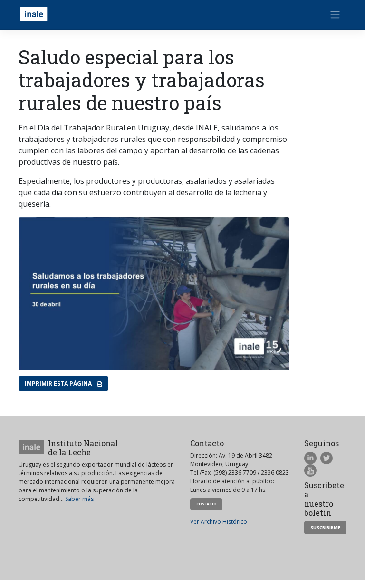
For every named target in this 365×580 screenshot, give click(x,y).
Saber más (79, 499)
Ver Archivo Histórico (218, 522)
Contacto (206, 503)
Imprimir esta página (59, 384)
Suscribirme (325, 527)
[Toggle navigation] (335, 15)
